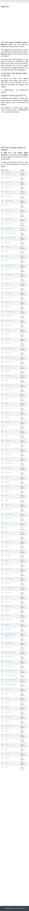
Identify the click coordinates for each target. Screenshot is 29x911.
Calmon (7, 260)
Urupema (7, 735)
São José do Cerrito (10, 670)
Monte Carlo (8, 504)
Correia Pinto (8, 325)
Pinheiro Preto (8, 569)
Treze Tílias (8, 716)
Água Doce (8, 182)
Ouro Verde (8, 527)
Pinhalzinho (8, 564)
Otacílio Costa (8, 518)
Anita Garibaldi (8, 200)
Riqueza (7, 615)
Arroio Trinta (8, 210)
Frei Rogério (8, 375)
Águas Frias (8, 191)
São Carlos (8, 647)
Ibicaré (6, 398)
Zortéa (6, 767)
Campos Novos (9, 274)
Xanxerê (7, 753)
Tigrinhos (7, 707)
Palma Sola (8, 541)
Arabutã (7, 205)
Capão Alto (7, 279)
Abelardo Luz (8, 177)
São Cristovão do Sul (10, 652)
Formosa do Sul (9, 366)
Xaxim (6, 762)
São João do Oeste (10, 656)
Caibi (6, 256)
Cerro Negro (8, 297)
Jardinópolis (8, 440)
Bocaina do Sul (8, 228)
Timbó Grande (8, 712)
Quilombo (7, 601)
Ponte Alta (7, 583)
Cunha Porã (8, 329)
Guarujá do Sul (8, 385)
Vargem (7, 744)
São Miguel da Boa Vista (11, 679)
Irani (6, 426)
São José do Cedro (10, 666)
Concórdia (7, 306)
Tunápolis (7, 721)
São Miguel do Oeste (10, 684)
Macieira (7, 481)
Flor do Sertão (8, 362)
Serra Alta (7, 698)
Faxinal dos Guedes (10, 357)
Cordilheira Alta (9, 311)
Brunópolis (7, 246)
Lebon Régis (8, 468)
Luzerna (7, 477)
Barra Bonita (8, 223)
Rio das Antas (8, 606)
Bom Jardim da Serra (10, 233)
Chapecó (7, 302)
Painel (6, 537)
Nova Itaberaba (9, 514)
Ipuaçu (6, 412)
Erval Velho (8, 352)
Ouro (6, 523)
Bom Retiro (8, 242)
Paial (6, 532)
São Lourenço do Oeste (11, 675)
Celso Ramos (8, 293)
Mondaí (7, 500)
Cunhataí (7, 334)
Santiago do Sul (9, 638)
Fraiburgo (7, 371)
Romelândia (8, 620)
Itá (5, 431)
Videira (7, 748)
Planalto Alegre (8, 578)
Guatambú (7, 389)
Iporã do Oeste (8, 408)
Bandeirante (8, 219)
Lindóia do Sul (8, 472)
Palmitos (7, 546)
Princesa (7, 596)
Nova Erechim (8, 509)
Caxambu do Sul (9, 288)
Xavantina (7, 758)
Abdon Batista (8, 173)
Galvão (7, 380)
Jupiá (6, 449)
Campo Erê (8, 269)
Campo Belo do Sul (10, 265)
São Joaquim (8, 661)
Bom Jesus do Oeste (10, 237)
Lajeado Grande (9, 463)
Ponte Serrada (8, 592)
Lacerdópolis (8, 454)
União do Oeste (9, 725)
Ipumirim (7, 417)
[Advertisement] (14, 25)
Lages (6, 458)
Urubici (7, 730)
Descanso (7, 343)
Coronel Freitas (9, 316)
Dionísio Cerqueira (9, 348)
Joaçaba (7, 445)
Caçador (7, 251)
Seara (6, 693)
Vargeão (7, 739)
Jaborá (7, 435)
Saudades (7, 689)
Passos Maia (8, 555)
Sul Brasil (7, 702)
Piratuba (7, 573)
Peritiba (7, 560)
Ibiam (6, 394)
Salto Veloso (8, 629)
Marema (7, 486)
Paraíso (7, 550)
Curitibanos (8, 339)
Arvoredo (7, 214)
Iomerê (7, 403)
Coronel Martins (9, 320)
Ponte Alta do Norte (10, 587)
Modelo (7, 495)
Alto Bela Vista (8, 196)
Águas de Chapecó (9, 187)
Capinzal (7, 283)
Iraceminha (8, 421)
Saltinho (7, 624)
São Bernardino (9, 643)
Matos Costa (8, 491)
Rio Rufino (7, 610)
